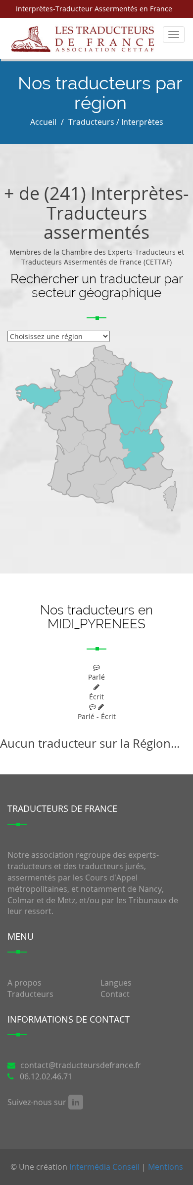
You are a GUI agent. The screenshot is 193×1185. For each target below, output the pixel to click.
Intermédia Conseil (104, 1166)
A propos (24, 982)
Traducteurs (30, 994)
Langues (116, 982)
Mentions (165, 1166)
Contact (115, 994)
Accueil (43, 121)
